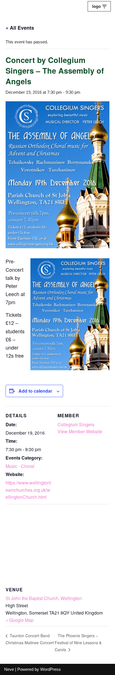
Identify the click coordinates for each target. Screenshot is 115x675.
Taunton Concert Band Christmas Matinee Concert (30, 639)
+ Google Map (19, 620)
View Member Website (80, 431)
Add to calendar (35, 391)
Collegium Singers (76, 424)
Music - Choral (20, 466)
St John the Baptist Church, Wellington (44, 598)
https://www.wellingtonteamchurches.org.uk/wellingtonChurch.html (28, 489)
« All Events (20, 27)
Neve (9, 669)
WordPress (50, 669)
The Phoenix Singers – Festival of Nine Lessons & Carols (78, 642)
